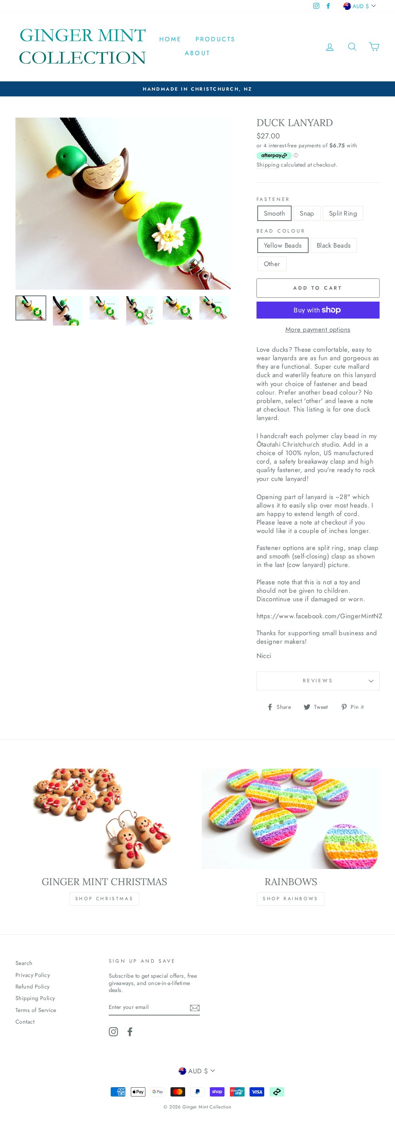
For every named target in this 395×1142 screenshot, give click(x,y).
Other (272, 263)
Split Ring (343, 213)
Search (24, 963)
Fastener (273, 199)
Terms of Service (35, 1010)
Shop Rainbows (291, 898)
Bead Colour (281, 231)
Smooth (274, 213)
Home (170, 39)
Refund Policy (32, 986)
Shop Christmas (104, 898)
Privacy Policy (32, 975)
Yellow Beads (283, 245)
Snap (307, 213)
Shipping (268, 165)
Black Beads (334, 245)
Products (216, 39)
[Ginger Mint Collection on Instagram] (113, 1031)
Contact (24, 1022)
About (197, 53)
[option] (201, 89)
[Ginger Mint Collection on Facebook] (130, 1031)
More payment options (318, 329)
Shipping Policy (35, 998)
